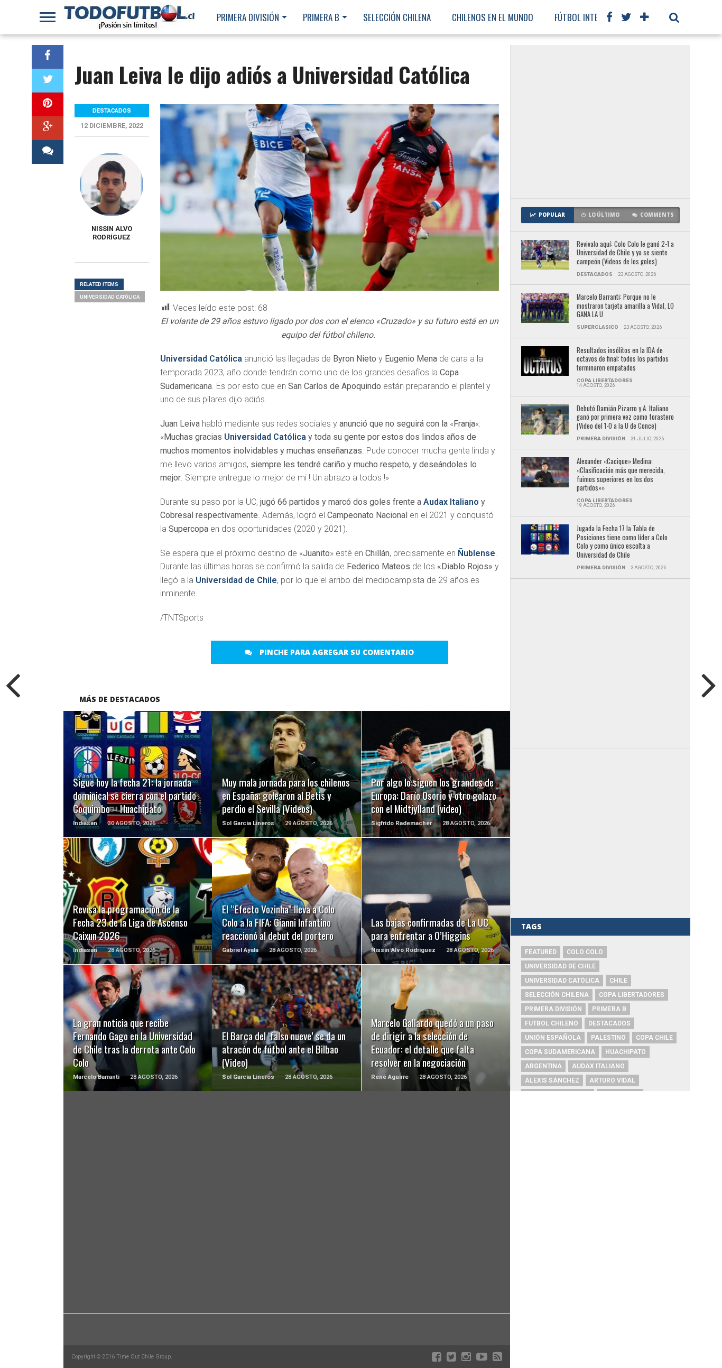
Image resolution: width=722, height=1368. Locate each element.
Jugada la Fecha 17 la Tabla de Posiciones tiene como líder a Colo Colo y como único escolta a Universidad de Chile (622, 542)
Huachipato (625, 1052)
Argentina (543, 1066)
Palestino (608, 1037)
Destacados (609, 1023)
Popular (552, 214)
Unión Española (553, 1037)
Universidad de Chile (236, 580)
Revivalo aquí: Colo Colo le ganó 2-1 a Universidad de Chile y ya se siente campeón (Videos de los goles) (625, 253)
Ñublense (476, 553)
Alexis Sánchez (552, 1080)
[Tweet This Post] (47, 81)
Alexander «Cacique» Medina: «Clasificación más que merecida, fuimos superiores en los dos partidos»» (621, 475)
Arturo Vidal (612, 1080)
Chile (618, 980)
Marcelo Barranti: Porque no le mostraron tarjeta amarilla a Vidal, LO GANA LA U (625, 306)
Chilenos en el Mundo (492, 17)
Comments (657, 214)
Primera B (321, 17)
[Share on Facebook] (47, 57)
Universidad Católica (201, 359)
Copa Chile (654, 1037)
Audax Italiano (451, 502)
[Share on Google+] (47, 128)
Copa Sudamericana (560, 1052)
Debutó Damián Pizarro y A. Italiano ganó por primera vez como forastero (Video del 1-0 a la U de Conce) (625, 417)
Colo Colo (585, 952)
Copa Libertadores (631, 995)
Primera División (248, 17)
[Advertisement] (600, 122)
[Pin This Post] (47, 104)
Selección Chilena (397, 17)
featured (541, 952)
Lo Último (603, 214)
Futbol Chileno (551, 1023)
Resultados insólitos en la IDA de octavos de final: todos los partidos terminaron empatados (623, 359)
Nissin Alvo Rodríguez (111, 233)
